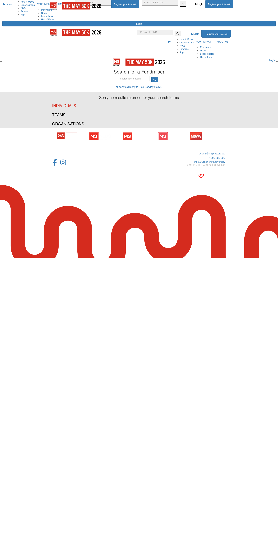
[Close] (276, 61)
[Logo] (75, 6)
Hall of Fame (47, 19)
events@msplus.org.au (212, 153)
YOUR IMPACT (203, 41)
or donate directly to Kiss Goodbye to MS (139, 87)
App (23, 14)
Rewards (184, 48)
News (44, 13)
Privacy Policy (218, 161)
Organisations (187, 42)
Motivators (205, 47)
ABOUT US (222, 41)
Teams (58, 114)
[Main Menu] (1, 61)
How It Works (186, 39)
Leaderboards (48, 16)
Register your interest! (125, 4)
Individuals (64, 105)
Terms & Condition (201, 161)
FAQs (182, 45)
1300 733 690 (217, 158)
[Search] (183, 4)
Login (139, 23)
